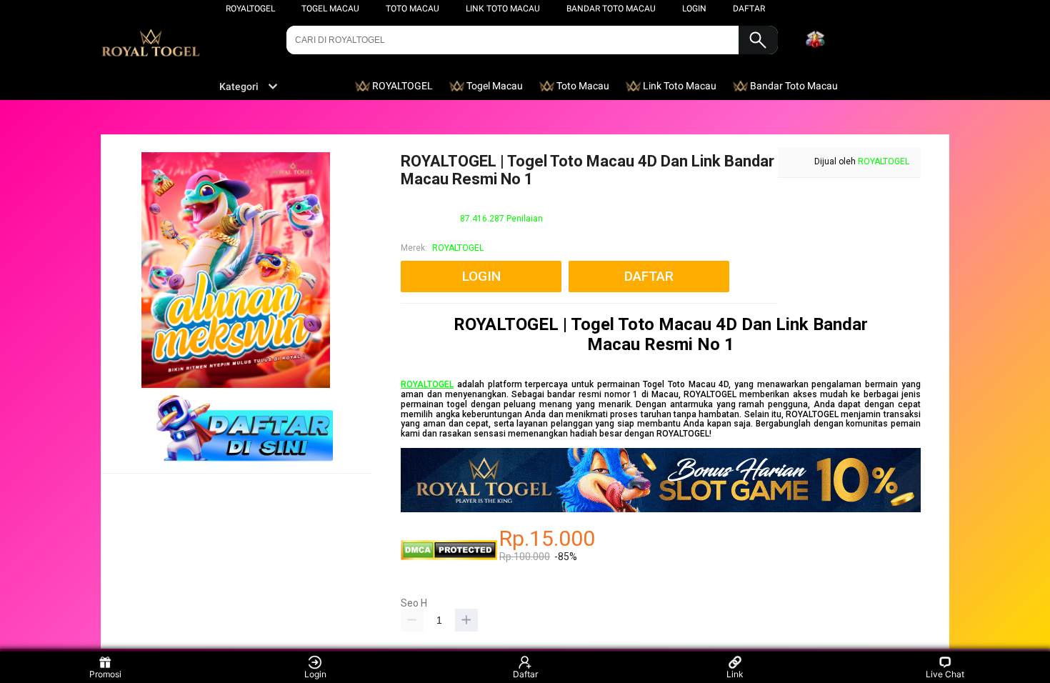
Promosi (105, 674)
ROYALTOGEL (250, 9)
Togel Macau (330, 9)
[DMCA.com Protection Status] (449, 557)
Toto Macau (412, 9)
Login (315, 674)
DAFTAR (749, 9)
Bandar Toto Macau (611, 9)
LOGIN (694, 9)
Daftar (525, 674)
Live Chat (945, 674)
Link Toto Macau (503, 9)
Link (735, 674)
